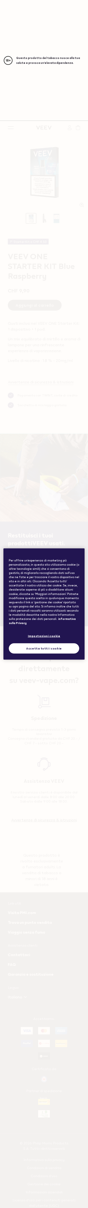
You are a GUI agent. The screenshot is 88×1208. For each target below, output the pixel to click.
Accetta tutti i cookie (44, 648)
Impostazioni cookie (44, 636)
